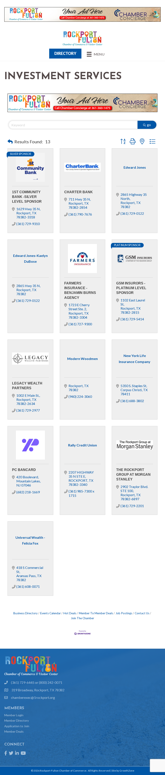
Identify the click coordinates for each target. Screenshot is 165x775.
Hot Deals (69, 613)
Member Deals (14, 731)
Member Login (13, 715)
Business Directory (25, 613)
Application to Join (16, 726)
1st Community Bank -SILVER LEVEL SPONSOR (27, 197)
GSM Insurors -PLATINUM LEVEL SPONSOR (131, 288)
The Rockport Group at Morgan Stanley (133, 474)
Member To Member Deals (96, 613)
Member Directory (16, 720)
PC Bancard (24, 470)
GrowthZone (126, 770)
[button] (10, 141)
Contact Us (142, 613)
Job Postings (124, 613)
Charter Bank (78, 192)
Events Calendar (50, 613)
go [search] (149, 125)
